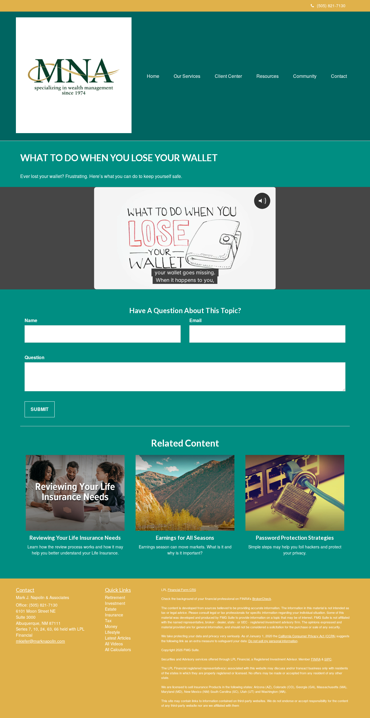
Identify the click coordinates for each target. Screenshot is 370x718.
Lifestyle (112, 632)
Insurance (114, 615)
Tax (108, 620)
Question (35, 357)
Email (195, 320)
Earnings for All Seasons (185, 538)
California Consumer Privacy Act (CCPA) (307, 635)
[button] (187, 76)
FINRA (316, 659)
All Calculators (118, 649)
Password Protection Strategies (295, 538)
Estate (110, 609)
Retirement (115, 597)
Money (111, 626)
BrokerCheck (261, 598)
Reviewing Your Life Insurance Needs (75, 538)
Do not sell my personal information (272, 640)
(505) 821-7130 (331, 5)
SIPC (328, 659)
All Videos (114, 644)
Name (31, 320)
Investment (115, 603)
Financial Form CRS (182, 589)
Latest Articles (118, 638)
